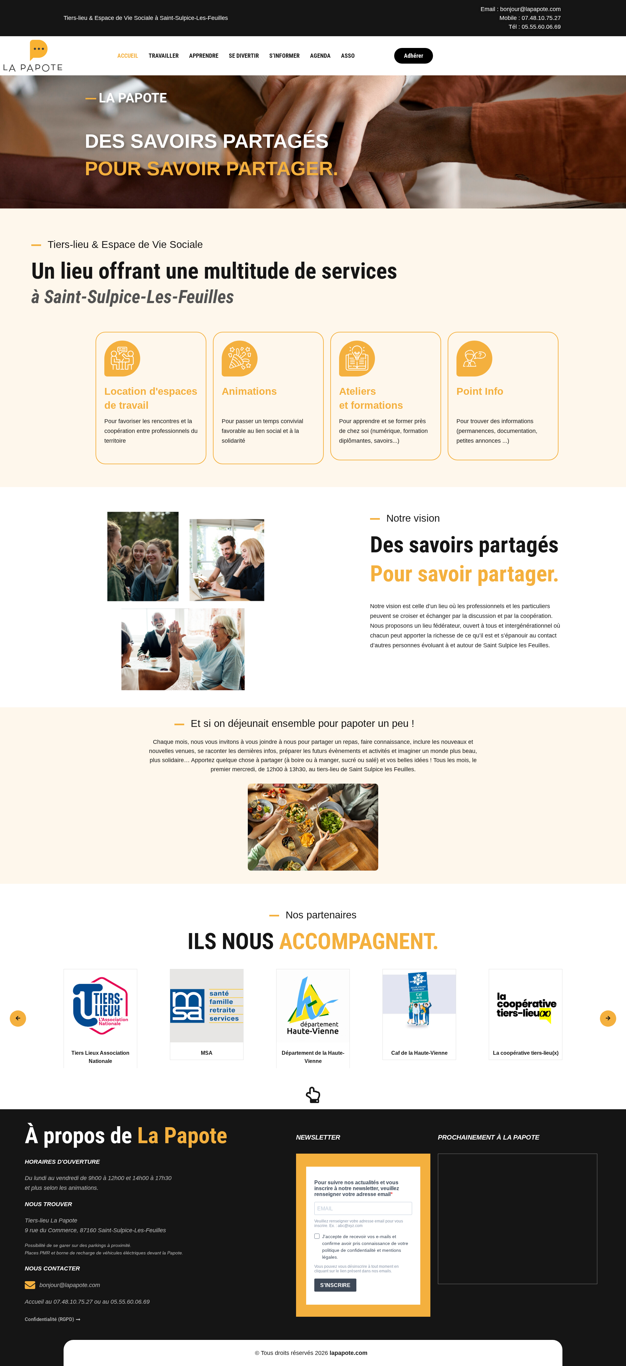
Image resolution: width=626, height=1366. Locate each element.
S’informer (284, 55)
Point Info (479, 391)
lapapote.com (348, 1353)
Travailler (164, 55)
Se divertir (244, 55)
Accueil (127, 55)
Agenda (320, 55)
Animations (249, 391)
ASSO (348, 55)
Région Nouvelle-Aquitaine (525, 1053)
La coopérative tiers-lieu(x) (419, 1053)
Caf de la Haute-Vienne (313, 1053)
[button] (18, 1018)
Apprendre (203, 55)
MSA (100, 1053)
